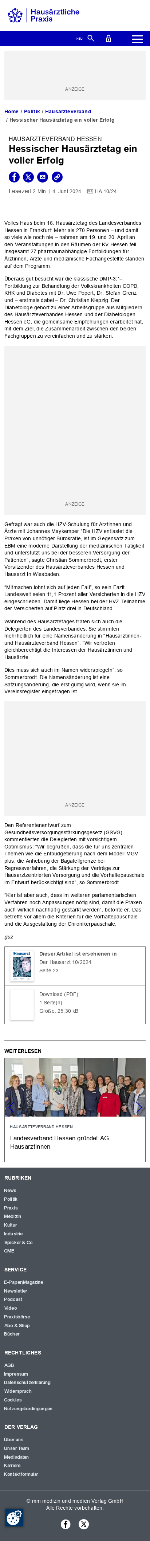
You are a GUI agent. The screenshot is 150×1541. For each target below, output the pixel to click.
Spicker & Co (18, 1243)
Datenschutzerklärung (27, 1382)
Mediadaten (16, 1457)
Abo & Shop (17, 1326)
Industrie (13, 1234)
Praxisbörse (17, 1317)
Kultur (10, 1225)
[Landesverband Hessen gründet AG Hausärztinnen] (75, 1110)
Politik (32, 111)
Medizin (12, 1216)
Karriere (12, 1466)
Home (11, 111)
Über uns (14, 1440)
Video (10, 1308)
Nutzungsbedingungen (28, 1409)
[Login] (108, 37)
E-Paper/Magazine (24, 1282)
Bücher (12, 1334)
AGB (9, 1365)
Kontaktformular (21, 1474)
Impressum (16, 1374)
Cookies (13, 1400)
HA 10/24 (106, 191)
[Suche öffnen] (91, 37)
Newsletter (16, 1291)
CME (9, 1251)
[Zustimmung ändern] (14, 1517)
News (10, 1190)
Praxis (11, 1208)
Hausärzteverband (68, 111)
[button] (139, 1107)
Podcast (13, 1299)
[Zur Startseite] (43, 15)
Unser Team (17, 1448)
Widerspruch (18, 1391)
